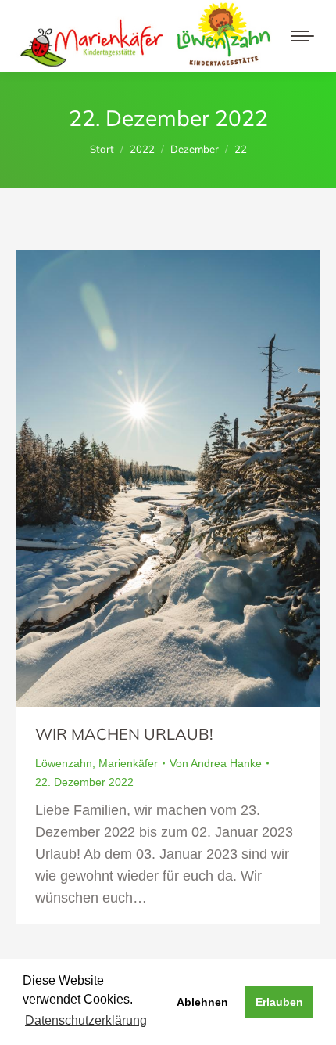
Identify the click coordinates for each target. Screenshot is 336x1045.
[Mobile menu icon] (302, 36)
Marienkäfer (128, 763)
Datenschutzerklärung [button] (86, 1020)
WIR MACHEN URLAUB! (124, 734)
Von (216, 763)
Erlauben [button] (279, 1002)
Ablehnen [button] (202, 1002)
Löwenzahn (63, 763)
